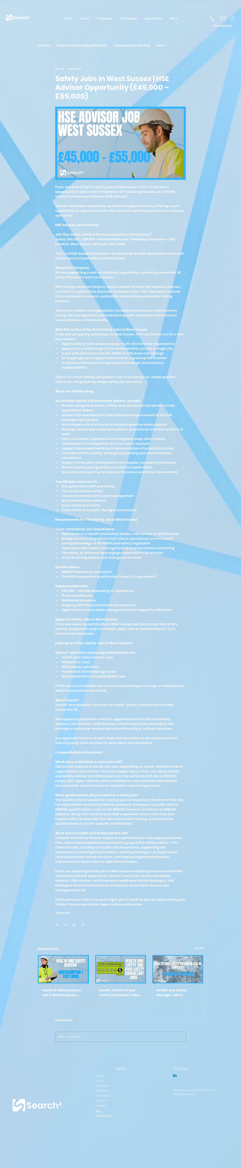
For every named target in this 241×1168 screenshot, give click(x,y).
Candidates (103, 1090)
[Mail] (223, 18)
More (160, 45)
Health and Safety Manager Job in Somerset (171, 992)
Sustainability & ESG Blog (132, 45)
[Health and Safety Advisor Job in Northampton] (63, 969)
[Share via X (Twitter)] (65, 924)
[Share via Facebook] (57, 924)
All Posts (44, 45)
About (100, 1080)
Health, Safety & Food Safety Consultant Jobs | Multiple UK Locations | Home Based (120, 992)
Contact (101, 1100)
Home (100, 1076)
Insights (101, 1105)
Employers (102, 1085)
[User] (233, 18)
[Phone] (212, 18)
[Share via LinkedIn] (74, 924)
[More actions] (184, 69)
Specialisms (103, 1095)
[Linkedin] (175, 1076)
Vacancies (63, 912)
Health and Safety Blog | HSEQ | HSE (82, 45)
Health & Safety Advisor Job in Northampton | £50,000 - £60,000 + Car (62, 992)
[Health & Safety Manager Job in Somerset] (177, 969)
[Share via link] (83, 924)
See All (199, 948)
